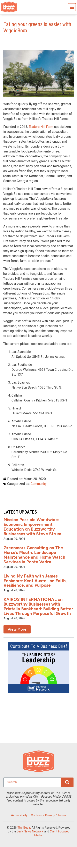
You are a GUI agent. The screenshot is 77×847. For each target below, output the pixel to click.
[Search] (67, 782)
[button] (72, 7)
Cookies (36, 815)
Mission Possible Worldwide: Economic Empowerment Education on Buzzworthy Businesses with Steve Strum (32, 526)
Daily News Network (30, 831)
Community (39, 484)
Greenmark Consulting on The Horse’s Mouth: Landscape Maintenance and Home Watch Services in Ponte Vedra (34, 554)
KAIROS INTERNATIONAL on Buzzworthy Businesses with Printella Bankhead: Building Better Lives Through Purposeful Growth (38, 606)
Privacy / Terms (55, 815)
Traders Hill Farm (41, 127)
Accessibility (19, 815)
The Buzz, (24, 827)
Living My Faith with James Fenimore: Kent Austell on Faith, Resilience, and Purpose (35, 580)
